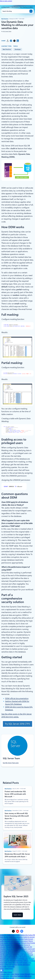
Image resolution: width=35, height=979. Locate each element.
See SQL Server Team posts (11, 763)
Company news (26, 962)
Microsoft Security (12, 953)
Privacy (33, 974)
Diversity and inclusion (23, 964)
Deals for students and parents (16, 951)
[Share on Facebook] (11, 41)
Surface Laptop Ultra (22, 935)
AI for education (30, 951)
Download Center (9, 941)
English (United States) (6, 968)
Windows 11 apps (23, 939)
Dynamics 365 (22, 953)
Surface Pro (3, 935)
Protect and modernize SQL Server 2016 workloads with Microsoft (15, 794)
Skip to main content (6, 1)
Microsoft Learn (4, 958)
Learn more (17, 915)
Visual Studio (3, 962)
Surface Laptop (11, 935)
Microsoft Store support (21, 941)
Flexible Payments (5, 945)
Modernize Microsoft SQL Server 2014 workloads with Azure (17, 855)
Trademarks (20, 976)
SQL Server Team (7, 31)
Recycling (2, 978)
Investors (14, 964)
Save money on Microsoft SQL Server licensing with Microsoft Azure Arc (17, 815)
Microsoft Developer (25, 956)
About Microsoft (17, 962)
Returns (30, 941)
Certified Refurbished (15, 943)
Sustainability (11, 966)
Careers (10, 962)
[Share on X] (14, 41)
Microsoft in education (16, 945)
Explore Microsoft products (10, 939)
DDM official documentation (16, 698)
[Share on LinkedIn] (18, 41)
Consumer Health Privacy (7, 974)
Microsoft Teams (22, 954)
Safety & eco (28, 976)
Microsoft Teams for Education (15, 947)
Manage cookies (4, 976)
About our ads (10, 978)
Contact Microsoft (25, 974)
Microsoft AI (3, 953)
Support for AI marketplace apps (18, 958)
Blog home (6, 7)
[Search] (30, 11)
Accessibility (3, 966)
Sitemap (17, 974)
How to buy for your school (14, 949)
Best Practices (4, 18)
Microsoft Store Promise (28, 943)
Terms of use (13, 976)
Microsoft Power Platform (10, 954)
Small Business (11, 956)
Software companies (29, 960)
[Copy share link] (8, 41)
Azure (17, 956)
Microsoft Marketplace (16, 960)
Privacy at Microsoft (5, 964)
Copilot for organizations (16, 937)
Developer (18, 49)
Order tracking (4, 943)
